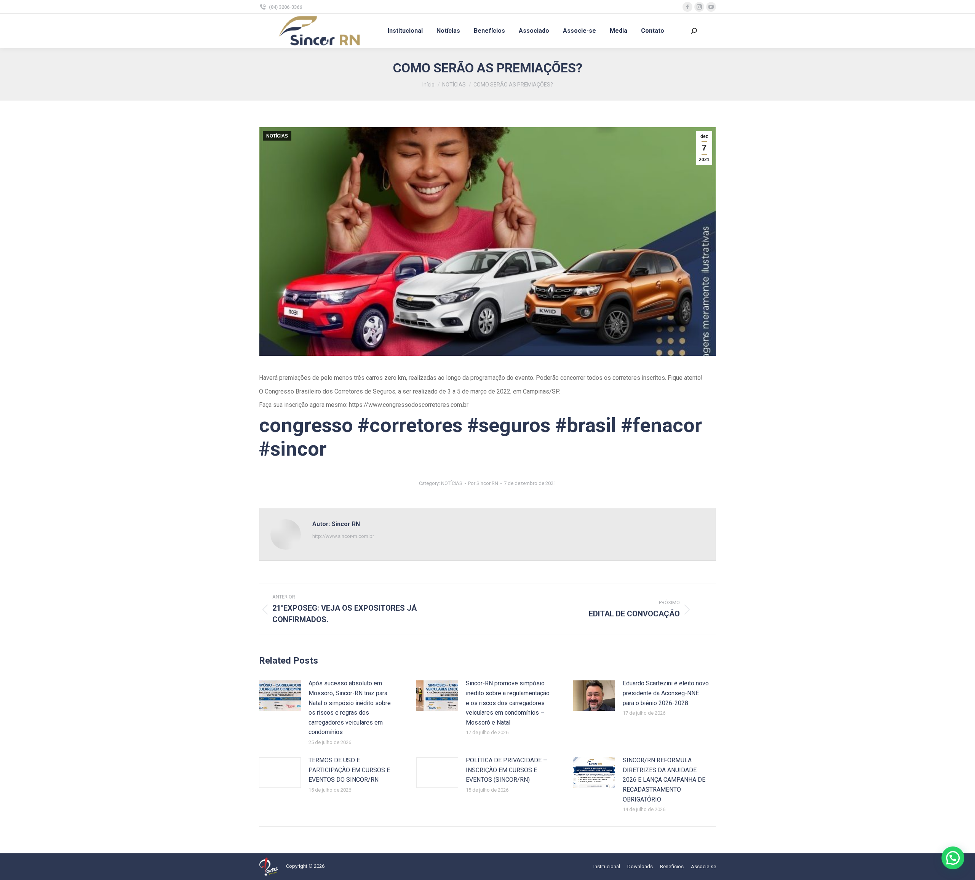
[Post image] (280, 695)
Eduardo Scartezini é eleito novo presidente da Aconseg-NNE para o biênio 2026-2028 (666, 693)
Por (483, 483)
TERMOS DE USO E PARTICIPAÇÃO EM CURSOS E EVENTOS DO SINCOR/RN (349, 770)
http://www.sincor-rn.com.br (343, 536)
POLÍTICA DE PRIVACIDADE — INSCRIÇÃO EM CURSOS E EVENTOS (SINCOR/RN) (507, 770)
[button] (952, 857)
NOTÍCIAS (277, 136)
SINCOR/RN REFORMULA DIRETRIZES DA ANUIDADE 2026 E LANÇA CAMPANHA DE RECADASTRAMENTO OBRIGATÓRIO (664, 780)
